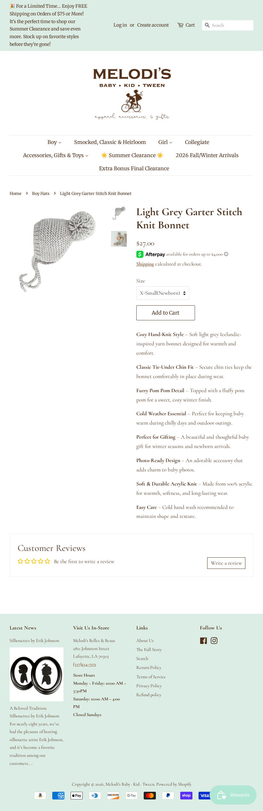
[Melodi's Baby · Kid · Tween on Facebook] (203, 642)
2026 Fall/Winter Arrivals (207, 155)
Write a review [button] (226, 563)
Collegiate (197, 142)
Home (15, 193)
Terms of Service (151, 677)
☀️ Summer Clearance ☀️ (132, 155)
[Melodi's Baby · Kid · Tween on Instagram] (213, 642)
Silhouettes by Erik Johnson (34, 640)
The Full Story (149, 649)
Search (142, 658)
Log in (120, 25)
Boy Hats (40, 193)
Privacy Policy (149, 686)
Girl (163, 142)
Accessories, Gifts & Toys (54, 155)
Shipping (145, 264)
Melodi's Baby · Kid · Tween (130, 784)
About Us (145, 640)
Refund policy (148, 694)
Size (140, 280)
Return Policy (148, 667)
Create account (153, 25)
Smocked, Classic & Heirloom (110, 142)
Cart (190, 25)
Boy (52, 142)
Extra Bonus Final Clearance (134, 168)
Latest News (23, 627)
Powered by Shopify (173, 784)
